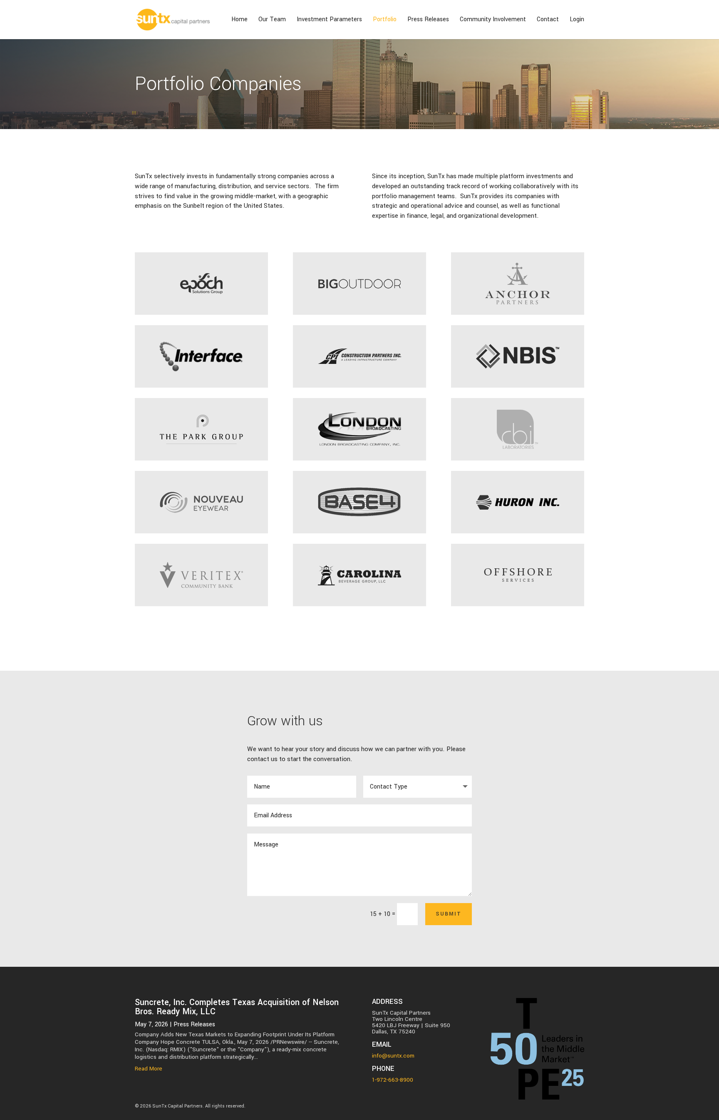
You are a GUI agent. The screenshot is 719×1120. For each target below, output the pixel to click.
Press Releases (428, 20)
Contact (548, 20)
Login (577, 20)
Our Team (272, 20)
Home (239, 20)
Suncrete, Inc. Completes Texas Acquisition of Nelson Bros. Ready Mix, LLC (237, 1007)
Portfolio (385, 20)
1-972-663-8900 (392, 1080)
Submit (448, 914)
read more (148, 1069)
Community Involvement (493, 20)
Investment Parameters (329, 20)
